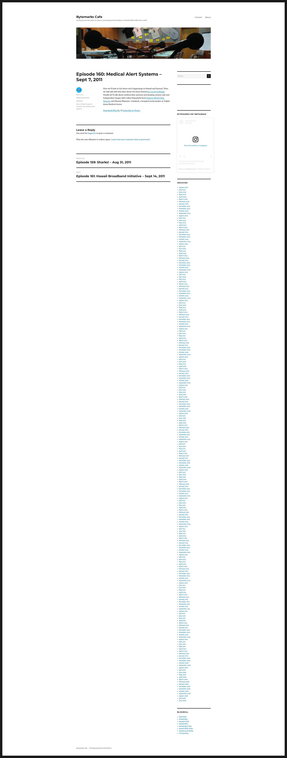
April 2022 (182, 310)
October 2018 (183, 409)
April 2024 (182, 253)
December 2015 (184, 489)
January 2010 (183, 656)
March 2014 (183, 538)
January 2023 (183, 289)
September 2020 (185, 355)
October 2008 (183, 691)
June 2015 (182, 503)
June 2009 (182, 672)
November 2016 (184, 463)
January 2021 (183, 345)
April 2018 (182, 423)
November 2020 (184, 350)
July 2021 (182, 331)
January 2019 (183, 402)
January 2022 (183, 317)
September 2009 (185, 665)
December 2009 (184, 658)
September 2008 (185, 694)
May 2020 (182, 364)
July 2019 (182, 388)
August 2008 (183, 696)
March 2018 (183, 425)
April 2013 (182, 564)
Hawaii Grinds (184, 721)
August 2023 (183, 272)
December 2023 (184, 263)
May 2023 (182, 279)
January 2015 (183, 515)
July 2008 (182, 698)
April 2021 (182, 338)
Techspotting (184, 733)
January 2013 (183, 571)
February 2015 (184, 512)
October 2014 (183, 522)
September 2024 (185, 242)
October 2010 (183, 635)
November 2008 (184, 689)
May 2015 (182, 505)
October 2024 (183, 239)
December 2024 (184, 235)
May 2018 (182, 420)
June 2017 (182, 446)
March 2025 (183, 227)
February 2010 (184, 654)
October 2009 (184, 663)
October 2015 (183, 493)
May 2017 (182, 449)
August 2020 (183, 357)
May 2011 (182, 618)
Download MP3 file (111, 110)
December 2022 (184, 291)
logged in (92, 133)
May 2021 (182, 336)
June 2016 (182, 475)
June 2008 (182, 701)
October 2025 (183, 211)
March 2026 (183, 199)
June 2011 (182, 616)
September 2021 (184, 326)
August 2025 (183, 216)
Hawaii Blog (183, 719)
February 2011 (184, 625)
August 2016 (183, 470)
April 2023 (182, 282)
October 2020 (183, 352)
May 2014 (182, 533)
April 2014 (182, 536)
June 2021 (182, 333)
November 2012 (184, 576)
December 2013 (184, 545)
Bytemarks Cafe (89, 17)
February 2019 (184, 399)
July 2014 (182, 529)
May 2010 (182, 646)
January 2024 (183, 260)
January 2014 (183, 543)
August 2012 (183, 583)
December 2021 (184, 319)
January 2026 (183, 204)
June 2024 (182, 249)
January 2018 (183, 430)
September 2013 (184, 552)
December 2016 (184, 461)
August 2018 (183, 413)
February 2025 (184, 230)
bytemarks (192, 169)
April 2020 (182, 366)
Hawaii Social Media (186, 731)
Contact (198, 17)
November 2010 (184, 632)
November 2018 (184, 406)
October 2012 (183, 578)
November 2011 (184, 604)
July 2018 (182, 416)
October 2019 (183, 380)
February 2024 (184, 258)
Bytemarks (183, 717)
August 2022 (183, 300)
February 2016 (184, 484)
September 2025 (185, 213)
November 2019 (184, 378)
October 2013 (183, 550)
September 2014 (184, 524)
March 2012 (183, 595)
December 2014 (184, 517)
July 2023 (182, 275)
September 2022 (185, 298)
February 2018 (184, 428)
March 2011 (183, 623)
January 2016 (183, 486)
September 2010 (184, 637)
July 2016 (182, 472)
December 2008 (184, 686)
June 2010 (182, 644)
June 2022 (182, 305)
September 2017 (184, 439)
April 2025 (182, 225)
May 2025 (182, 223)
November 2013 (184, 548)
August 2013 (183, 555)
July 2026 (182, 190)
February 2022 (184, 315)
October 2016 (183, 465)
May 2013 (182, 562)
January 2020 (183, 373)
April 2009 (182, 677)
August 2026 (183, 187)
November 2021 (184, 322)
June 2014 (182, 531)
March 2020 (183, 369)
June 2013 (182, 559)
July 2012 (182, 585)
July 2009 (182, 670)
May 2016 (182, 477)
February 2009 (184, 682)
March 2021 (183, 340)
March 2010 (183, 651)
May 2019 (182, 392)
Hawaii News (183, 724)
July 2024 (182, 246)
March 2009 (183, 679)
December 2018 (184, 404)
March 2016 (183, 482)
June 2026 (182, 192)
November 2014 (184, 519)
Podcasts (79, 101)
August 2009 (183, 668)
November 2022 (184, 293)
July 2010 (182, 642)
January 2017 (183, 458)
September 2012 (184, 581)
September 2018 (184, 411)
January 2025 (183, 232)
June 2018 (182, 418)
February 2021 (184, 343)
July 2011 (182, 614)
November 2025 (184, 209)
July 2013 (182, 557)
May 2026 (182, 194)
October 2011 (183, 606)
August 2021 (183, 329)
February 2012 (184, 597)
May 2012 (182, 590)
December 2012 (184, 573)
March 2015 (183, 510)
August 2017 (183, 442)
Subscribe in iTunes (131, 110)
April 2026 (182, 197)
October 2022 (183, 296)
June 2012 (182, 588)
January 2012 (183, 599)
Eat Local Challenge (156, 92)
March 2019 (183, 397)
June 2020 (182, 362)
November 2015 (184, 491)
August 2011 (183, 611)
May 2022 (182, 307)
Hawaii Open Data (185, 726)
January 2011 (183, 628)
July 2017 (182, 444)
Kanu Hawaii (81, 104)
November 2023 (184, 265)
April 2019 (182, 395)
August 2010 (183, 639)
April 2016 (182, 479)
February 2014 (184, 541)
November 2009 (184, 661)
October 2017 (183, 437)
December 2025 (184, 206)
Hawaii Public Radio (186, 729)
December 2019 (184, 376)
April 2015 (182, 508)
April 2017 (182, 451)
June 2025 (182, 220)
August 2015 (183, 498)
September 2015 (184, 496)
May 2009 (182, 675)
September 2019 (184, 383)
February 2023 (184, 286)
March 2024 (183, 256)
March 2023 (183, 284)
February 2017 (184, 456)
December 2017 (184, 432)
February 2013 (184, 569)
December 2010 (184, 630)
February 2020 (184, 371)
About (208, 17)
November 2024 (184, 237)
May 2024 (182, 251)
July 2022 (182, 303)
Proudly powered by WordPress (100, 748)
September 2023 (184, 270)
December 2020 (184, 348)
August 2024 (183, 244)
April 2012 (182, 592)
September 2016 (184, 468)
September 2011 (184, 609)
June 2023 (182, 277)
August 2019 (183, 385)
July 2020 (182, 359)
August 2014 (183, 526)
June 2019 (182, 390)
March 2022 (183, 312)
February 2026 (184, 202)
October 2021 (183, 324)
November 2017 (184, 435)
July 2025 (182, 218)
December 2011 (184, 602)
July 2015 (182, 501)
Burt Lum (79, 95)
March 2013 (183, 566)
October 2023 (183, 267)
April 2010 (182, 649)
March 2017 (183, 453)
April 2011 (182, 621)
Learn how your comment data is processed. (130, 139)
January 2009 (183, 684)
